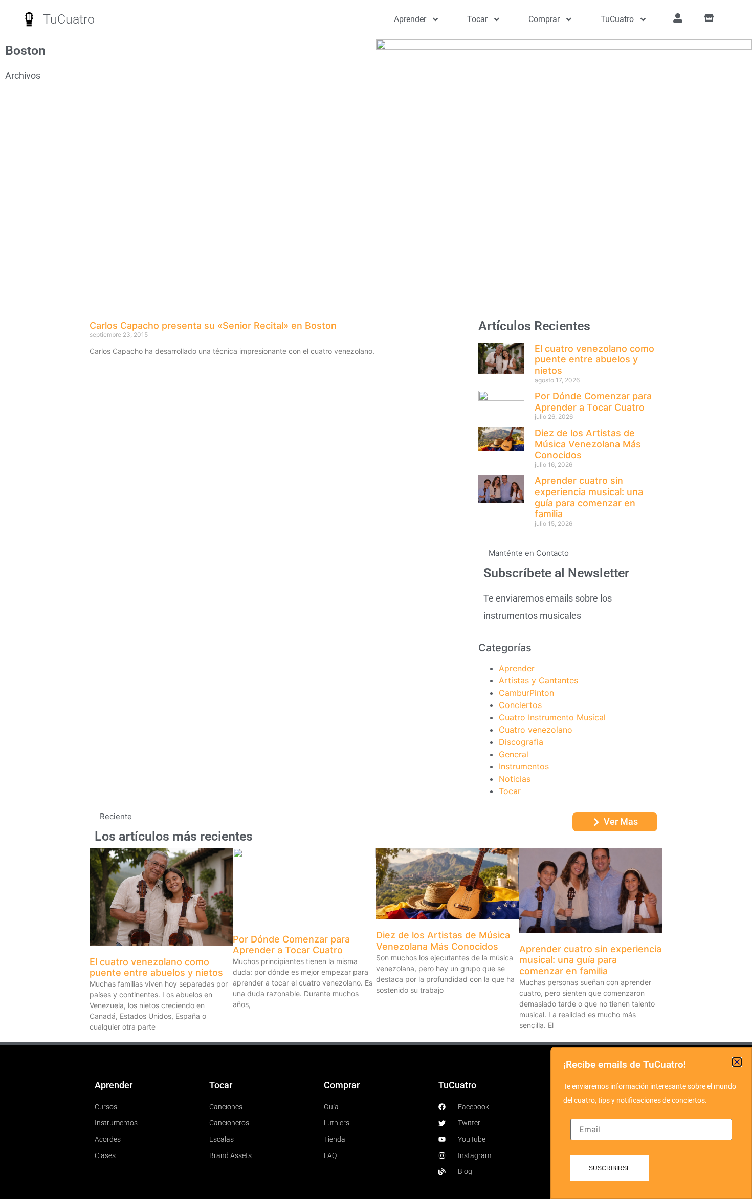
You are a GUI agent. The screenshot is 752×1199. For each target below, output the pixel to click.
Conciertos (520, 705)
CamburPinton (526, 693)
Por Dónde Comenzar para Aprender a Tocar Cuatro (593, 402)
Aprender (410, 19)
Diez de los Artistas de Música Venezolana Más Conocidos (588, 443)
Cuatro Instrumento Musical (552, 717)
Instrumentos (524, 766)
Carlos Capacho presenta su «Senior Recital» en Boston (213, 325)
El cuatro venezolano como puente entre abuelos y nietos (594, 359)
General (513, 754)
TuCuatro (69, 19)
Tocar (477, 19)
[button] (737, 1062)
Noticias (514, 779)
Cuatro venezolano (535, 729)
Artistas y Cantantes (538, 680)
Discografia (521, 742)
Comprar (544, 19)
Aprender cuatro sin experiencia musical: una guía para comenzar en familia (589, 497)
